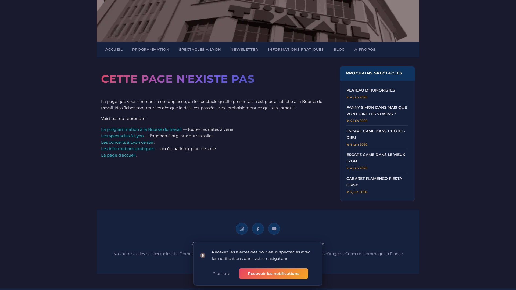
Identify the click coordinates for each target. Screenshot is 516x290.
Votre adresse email (227, 91)
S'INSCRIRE (225, 141)
